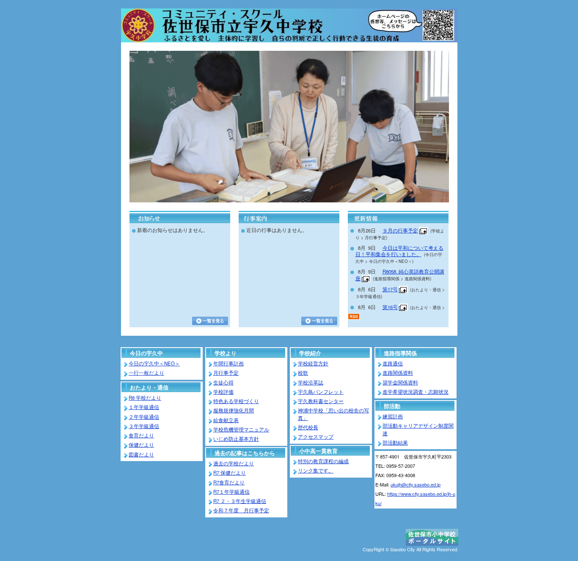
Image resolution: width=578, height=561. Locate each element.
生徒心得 (223, 382)
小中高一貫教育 (318, 451)
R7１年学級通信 (231, 491)
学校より (226, 353)
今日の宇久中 (146, 353)
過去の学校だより (233, 463)
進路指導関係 (400, 353)
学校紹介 (310, 353)
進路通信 (393, 363)
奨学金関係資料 (400, 382)
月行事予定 (226, 372)
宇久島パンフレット (321, 391)
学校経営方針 (313, 363)
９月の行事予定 (400, 230)
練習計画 (393, 416)
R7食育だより (229, 482)
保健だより (141, 444)
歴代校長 (308, 427)
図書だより (141, 454)
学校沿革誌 (310, 382)
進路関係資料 (398, 372)
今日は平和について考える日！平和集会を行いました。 (399, 250)
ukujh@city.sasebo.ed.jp (415, 484)
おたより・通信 (149, 387)
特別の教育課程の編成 (323, 461)
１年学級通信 (144, 406)
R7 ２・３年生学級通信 (239, 500)
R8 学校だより (145, 397)
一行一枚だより (146, 372)
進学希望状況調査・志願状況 (416, 391)
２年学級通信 (144, 416)
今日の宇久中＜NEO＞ (154, 363)
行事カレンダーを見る (319, 321)
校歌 (303, 372)
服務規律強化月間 (233, 410)
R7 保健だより (229, 472)
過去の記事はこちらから (245, 453)
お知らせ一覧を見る (210, 321)
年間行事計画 (228, 363)
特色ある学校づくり (236, 401)
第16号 (390, 307)
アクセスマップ (315, 436)
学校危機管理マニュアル (241, 429)
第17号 (390, 289)
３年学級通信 (144, 426)
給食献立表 (226, 420)
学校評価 (223, 391)
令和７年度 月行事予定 (241, 510)
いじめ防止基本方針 (236, 438)
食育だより (141, 435)
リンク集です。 (315, 470)
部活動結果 (395, 442)
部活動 (392, 406)
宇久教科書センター (321, 401)
